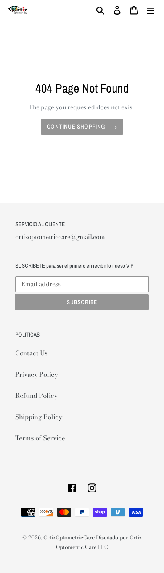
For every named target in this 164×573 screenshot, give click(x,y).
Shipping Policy (38, 417)
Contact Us (31, 353)
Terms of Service (40, 438)
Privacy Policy (36, 374)
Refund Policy (36, 395)
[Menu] (150, 10)
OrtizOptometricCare (69, 537)
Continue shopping (76, 126)
